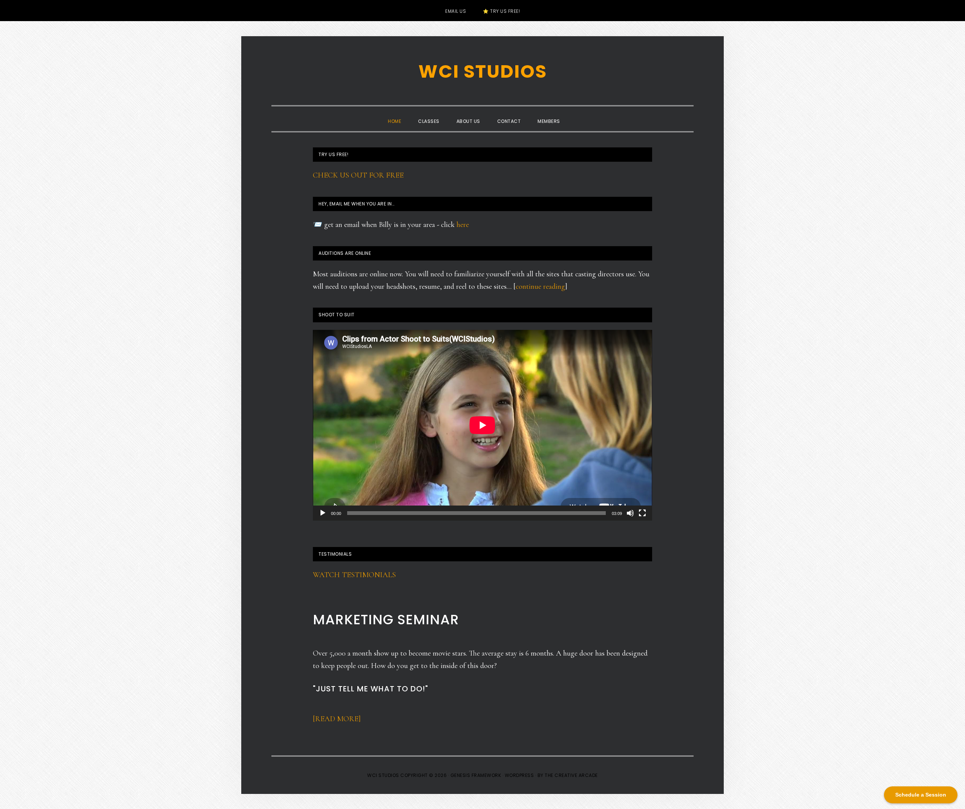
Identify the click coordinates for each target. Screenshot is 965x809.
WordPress (519, 775)
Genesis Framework (475, 775)
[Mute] (630, 513)
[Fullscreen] (642, 513)
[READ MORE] (337, 718)
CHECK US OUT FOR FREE (358, 175)
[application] (482, 425)
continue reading (540, 286)
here (462, 224)
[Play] (322, 513)
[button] (577, 114)
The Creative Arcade (571, 775)
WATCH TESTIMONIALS (354, 574)
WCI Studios (482, 71)
